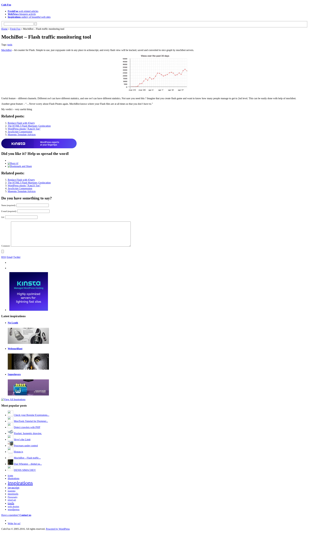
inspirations (20, 483)
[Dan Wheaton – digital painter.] (10, 464)
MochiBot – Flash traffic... (27, 457)
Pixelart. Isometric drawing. (28, 433)
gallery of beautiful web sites (29, 17)
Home (4, 29)
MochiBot (6, 50)
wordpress (13, 509)
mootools (13, 493)
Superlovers (14, 374)
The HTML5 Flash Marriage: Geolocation (29, 125)
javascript (13, 487)
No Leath (13, 322)
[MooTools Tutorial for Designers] (10, 421)
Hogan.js (18, 451)
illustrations (13, 478)
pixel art (12, 500)
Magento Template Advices (22, 134)
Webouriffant (15, 348)
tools (9, 44)
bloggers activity (22, 14)
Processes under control (26, 445)
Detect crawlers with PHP (27, 427)
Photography (13, 497)
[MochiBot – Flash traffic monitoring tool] (10, 457)
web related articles (23, 11)
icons (10, 475)
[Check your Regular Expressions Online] (10, 415)
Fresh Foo (15, 29)
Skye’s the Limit (22, 439)
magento (11, 491)
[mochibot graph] (154, 90)
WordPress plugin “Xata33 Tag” (24, 128)
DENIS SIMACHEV (25, 470)
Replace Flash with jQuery (21, 123)
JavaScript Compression (20, 131)
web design (13, 506)
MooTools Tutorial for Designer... (31, 421)
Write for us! (14, 523)
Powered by (58, 529)
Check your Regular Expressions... (31, 415)
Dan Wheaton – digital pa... (28, 464)
